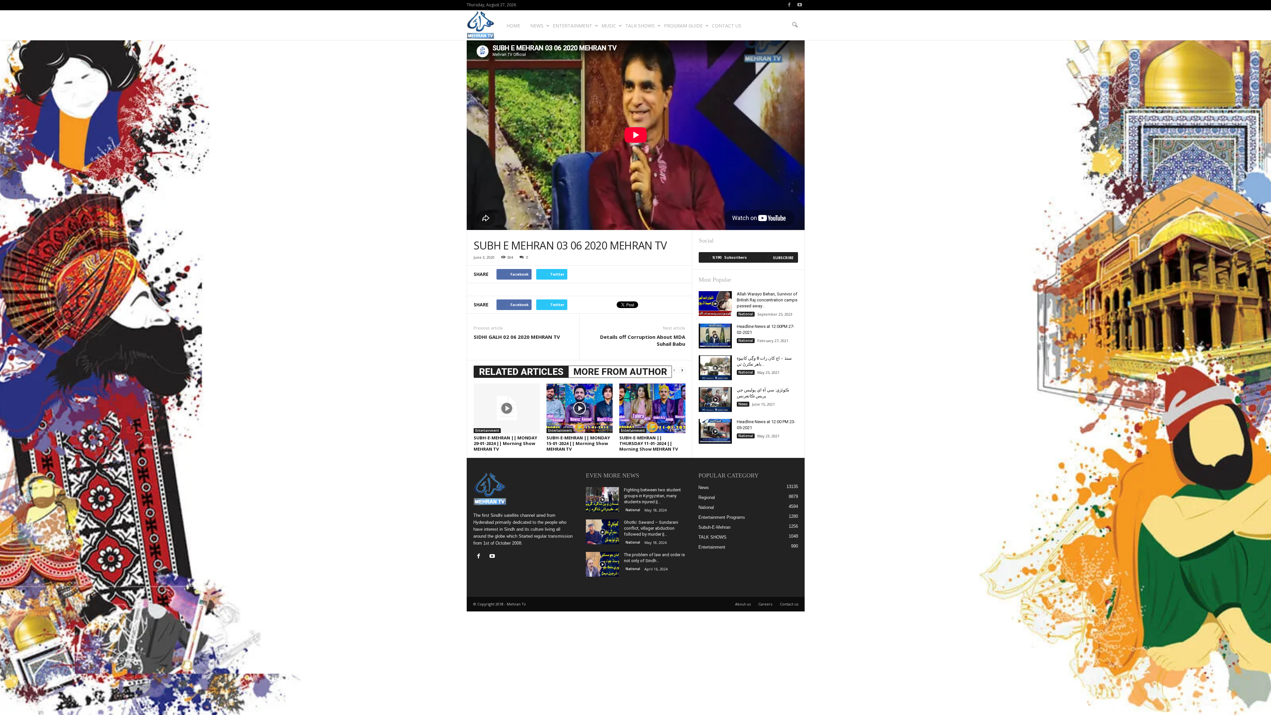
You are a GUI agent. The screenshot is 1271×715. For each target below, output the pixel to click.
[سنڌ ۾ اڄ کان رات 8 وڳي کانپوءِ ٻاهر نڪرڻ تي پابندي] (715, 367)
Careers (765, 604)
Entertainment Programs (721, 517)
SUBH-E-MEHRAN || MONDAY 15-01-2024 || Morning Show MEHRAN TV (578, 443)
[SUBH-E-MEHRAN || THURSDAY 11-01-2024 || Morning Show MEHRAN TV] (652, 408)
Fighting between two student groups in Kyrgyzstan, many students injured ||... (652, 495)
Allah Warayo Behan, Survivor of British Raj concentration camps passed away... (767, 299)
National (745, 314)
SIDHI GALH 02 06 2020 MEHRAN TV (517, 337)
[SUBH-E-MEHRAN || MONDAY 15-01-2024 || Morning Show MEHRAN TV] (579, 408)
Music (608, 25)
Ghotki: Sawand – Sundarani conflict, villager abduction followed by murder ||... (651, 528)
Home (513, 25)
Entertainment (572, 25)
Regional (706, 497)
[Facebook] (789, 5)
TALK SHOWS (640, 25)
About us (743, 604)
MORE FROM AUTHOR (620, 371)
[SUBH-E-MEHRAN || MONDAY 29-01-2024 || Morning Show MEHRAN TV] (507, 408)
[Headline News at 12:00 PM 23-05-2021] (715, 431)
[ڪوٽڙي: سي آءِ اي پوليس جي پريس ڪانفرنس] (715, 399)
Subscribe (783, 257)
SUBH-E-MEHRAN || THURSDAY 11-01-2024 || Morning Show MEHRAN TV (648, 443)
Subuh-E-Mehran (714, 527)
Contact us (726, 25)
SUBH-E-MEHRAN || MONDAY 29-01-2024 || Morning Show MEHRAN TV (505, 443)
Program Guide (683, 25)
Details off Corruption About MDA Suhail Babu (642, 340)
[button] (794, 25)
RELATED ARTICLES (521, 371)
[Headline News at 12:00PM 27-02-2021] (715, 336)
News (536, 25)
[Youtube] (800, 5)
